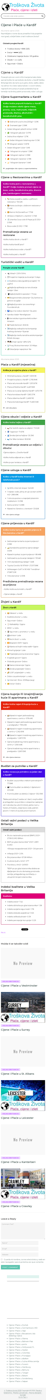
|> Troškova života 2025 (12, 1391)
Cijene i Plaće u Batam (18, 1376)
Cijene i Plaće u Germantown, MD (23, 1328)
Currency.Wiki (33, 1317)
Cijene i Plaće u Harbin (18, 1350)
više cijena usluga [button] (12, 514)
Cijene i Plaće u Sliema (18, 1339)
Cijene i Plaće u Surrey (15, 1029)
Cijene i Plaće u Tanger (18, 1373)
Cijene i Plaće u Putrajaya (19, 1356)
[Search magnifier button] (42, 16)
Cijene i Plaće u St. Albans (17, 1073)
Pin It (3, 933)
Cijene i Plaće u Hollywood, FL (21, 1347)
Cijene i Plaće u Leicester (17, 1117)
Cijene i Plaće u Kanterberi (18, 1162)
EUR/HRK (12, 1317)
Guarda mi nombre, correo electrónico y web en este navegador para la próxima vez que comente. (23, 1261)
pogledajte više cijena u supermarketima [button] (21, 168)
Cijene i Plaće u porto (18, 1344)
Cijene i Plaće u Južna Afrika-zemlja (24, 1361)
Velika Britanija (11, 981)
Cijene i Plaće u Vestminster (19, 985)
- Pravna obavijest (34, 1393)
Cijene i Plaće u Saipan (18, 1381)
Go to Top (22, 1397)
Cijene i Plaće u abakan (18, 1359)
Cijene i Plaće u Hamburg (20, 1367)
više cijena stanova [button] (13, 757)
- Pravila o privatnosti (19, 1393)
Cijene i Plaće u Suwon (18, 1364)
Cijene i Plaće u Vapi (17, 1331)
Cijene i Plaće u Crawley (16, 1206)
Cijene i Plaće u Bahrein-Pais (21, 1341)
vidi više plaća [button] (11, 408)
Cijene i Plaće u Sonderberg (21, 1379)
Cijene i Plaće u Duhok (18, 1325)
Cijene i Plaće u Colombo (19, 1353)
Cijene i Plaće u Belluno (19, 1370)
